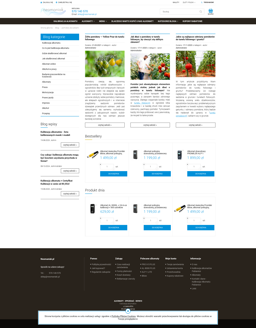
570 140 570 (80, 11)
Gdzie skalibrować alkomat (54, 53)
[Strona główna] (53, 11)
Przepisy (46, 113)
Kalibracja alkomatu (51, 43)
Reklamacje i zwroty (126, 279)
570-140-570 (51, 273)
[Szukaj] (200, 12)
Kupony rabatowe (175, 276)
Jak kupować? (98, 268)
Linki (194, 288)
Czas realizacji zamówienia (123, 266)
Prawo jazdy (47, 97)
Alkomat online (49, 64)
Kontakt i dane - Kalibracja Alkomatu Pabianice (201, 282)
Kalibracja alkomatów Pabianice (202, 269)
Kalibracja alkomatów (128, 304)
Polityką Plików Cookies (124, 316)
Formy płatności (124, 271)
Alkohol (45, 108)
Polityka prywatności (101, 264)
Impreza (46, 103)
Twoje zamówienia (175, 264)
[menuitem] (65, 21)
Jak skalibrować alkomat (53, 58)
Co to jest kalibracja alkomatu (55, 48)
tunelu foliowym (142, 103)
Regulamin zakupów (101, 272)
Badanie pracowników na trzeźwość (53, 75)
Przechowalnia (173, 272)
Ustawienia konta (175, 268)
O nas (194, 264)
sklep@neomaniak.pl (87, 14)
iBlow (144, 276)
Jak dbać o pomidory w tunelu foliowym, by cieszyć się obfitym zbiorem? (147, 39)
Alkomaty (46, 82)
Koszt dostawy (124, 275)
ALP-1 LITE (147, 272)
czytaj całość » (70, 145)
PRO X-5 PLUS (148, 264)
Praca (45, 87)
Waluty (176, 2)
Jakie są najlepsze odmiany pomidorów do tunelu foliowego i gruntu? (195, 38)
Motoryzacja (48, 92)
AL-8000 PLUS (148, 268)
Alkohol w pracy (49, 69)
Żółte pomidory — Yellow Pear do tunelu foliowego (104, 38)
